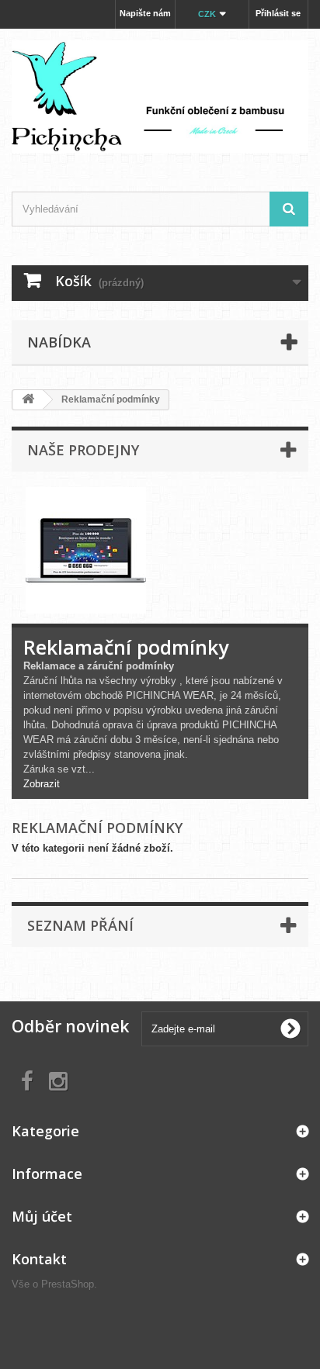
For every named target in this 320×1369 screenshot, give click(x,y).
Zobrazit (41, 784)
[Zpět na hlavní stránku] (28, 400)
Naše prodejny (83, 450)
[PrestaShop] (86, 549)
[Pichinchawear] (160, 96)
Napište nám (145, 13)
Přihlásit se (278, 13)
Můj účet (42, 1216)
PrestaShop (67, 1284)
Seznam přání (80, 925)
